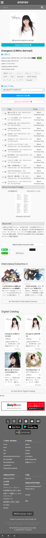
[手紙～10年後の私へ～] (5, 166)
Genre (7, 440)
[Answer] (5, 135)
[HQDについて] (34, 58)
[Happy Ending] (5, 129)
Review (27, 453)
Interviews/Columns (13, 263)
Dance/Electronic (8, 462)
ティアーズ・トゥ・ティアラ (12, 80)
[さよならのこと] (5, 182)
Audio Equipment (30, 459)
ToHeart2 (29, 80)
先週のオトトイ (30, 462)
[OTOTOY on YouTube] (32, 421)
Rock (5, 447)
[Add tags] (35, 80)
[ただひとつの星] (5, 161)
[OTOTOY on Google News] (38, 421)
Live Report (28, 456)
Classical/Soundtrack (10, 468)
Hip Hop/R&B (7, 459)
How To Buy (8, 86)
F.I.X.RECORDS (10, 64)
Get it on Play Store (30, 427)
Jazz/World (7, 465)
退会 (26, 501)
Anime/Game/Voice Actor (11, 456)
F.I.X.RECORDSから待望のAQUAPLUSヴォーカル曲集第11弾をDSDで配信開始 (11, 288)
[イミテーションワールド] (5, 145)
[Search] (43, 7)
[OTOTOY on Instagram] (14, 421)
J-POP (5, 77)
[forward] (14, 536)
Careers (5, 508)
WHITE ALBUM (31, 77)
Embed (20, 253)
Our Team (6, 505)
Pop (4, 450)
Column (27, 450)
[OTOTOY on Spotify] (26, 421)
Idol (4, 453)
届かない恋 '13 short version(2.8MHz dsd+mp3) (12, 372)
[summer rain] (5, 124)
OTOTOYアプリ (8, 499)
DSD (39, 58)
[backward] (2, 536)
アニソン (37, 73)
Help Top (28, 478)
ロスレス (28, 73)
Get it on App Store (14, 427)
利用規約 (6, 484)
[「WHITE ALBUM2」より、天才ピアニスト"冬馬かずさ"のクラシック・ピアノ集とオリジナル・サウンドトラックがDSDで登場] (34, 275)
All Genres (13, 440)
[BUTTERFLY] (5, 156)
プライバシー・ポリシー (11, 487)
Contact (27, 495)
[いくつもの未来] (5, 119)
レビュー (5, 284)
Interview (28, 447)
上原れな (6, 54)
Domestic (20, 77)
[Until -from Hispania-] (5, 172)
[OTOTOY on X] (8, 421)
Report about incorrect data (23, 245)
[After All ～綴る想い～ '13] (5, 177)
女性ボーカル (7, 73)
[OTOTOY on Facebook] (20, 421)
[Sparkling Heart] (5, 150)
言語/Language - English (23, 514)
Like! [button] (5, 253)
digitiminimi (20, 530)
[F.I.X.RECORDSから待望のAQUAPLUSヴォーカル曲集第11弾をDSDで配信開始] (11, 275)
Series (27, 444)
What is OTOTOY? (9, 478)
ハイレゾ (19, 73)
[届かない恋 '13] (5, 113)
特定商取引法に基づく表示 (12, 490)
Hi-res (5, 444)
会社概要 (6, 481)
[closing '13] (5, 140)
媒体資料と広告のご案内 (11, 502)
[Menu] (2, 2)
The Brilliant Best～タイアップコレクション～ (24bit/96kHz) (33, 372)
